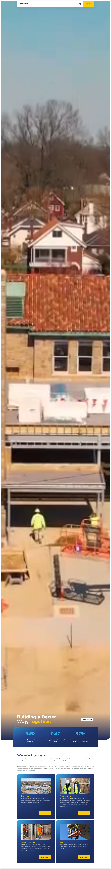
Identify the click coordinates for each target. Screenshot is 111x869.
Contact (73, 4)
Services (41, 4)
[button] (33, 4)
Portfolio (50, 4)
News (58, 4)
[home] (23, 4)
